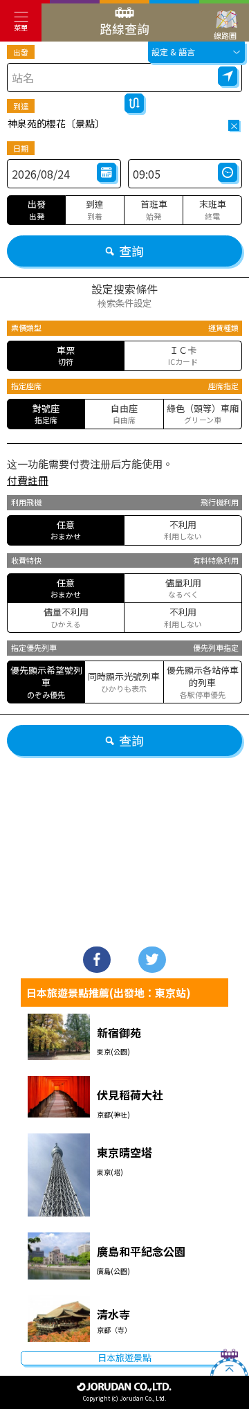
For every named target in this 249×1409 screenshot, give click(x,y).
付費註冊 (27, 480)
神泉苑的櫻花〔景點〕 (56, 123)
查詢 (131, 251)
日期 (20, 148)
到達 (20, 105)
